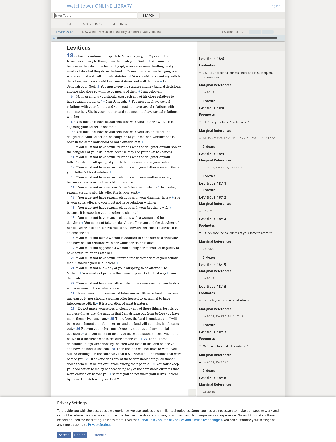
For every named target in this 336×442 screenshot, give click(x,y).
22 (73, 283)
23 (73, 293)
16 (73, 207)
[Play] (53, 38)
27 (146, 339)
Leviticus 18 (64, 32)
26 (78, 329)
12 (73, 167)
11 (73, 157)
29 (88, 359)
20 (73, 258)
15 (73, 197)
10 (73, 147)
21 (73, 268)
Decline (79, 435)
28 (113, 349)
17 (73, 217)
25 (112, 318)
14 (73, 187)
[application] (168, 38)
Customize (98, 435)
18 (73, 238)
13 (73, 177)
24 (73, 308)
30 (154, 364)
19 (73, 248)
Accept (64, 435)
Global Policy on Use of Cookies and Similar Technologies (180, 420)
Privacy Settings (99, 424)
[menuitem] (280, 15)
